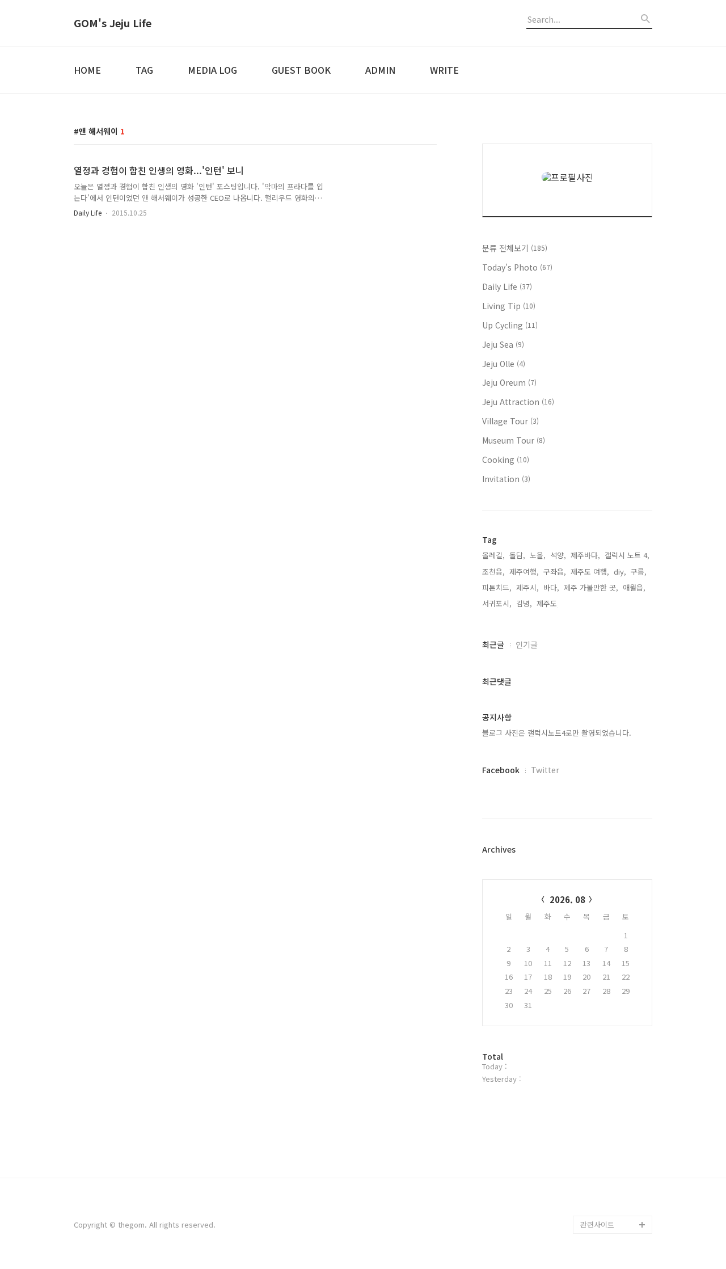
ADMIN (380, 70)
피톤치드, (497, 587)
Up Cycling (510, 325)
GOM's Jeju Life (112, 23)
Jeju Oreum (509, 382)
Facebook (501, 769)
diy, (620, 571)
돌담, (517, 555)
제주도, (548, 603)
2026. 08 (567, 899)
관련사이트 (597, 1224)
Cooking (505, 459)
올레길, (493, 555)
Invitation (506, 478)
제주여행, (524, 571)
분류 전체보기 (514, 248)
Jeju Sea (503, 344)
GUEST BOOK (301, 70)
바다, (551, 587)
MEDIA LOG (212, 70)
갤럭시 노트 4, (627, 555)
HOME (87, 70)
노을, (538, 555)
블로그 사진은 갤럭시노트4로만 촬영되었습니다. (556, 732)
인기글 (527, 644)
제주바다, (585, 555)
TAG (144, 70)
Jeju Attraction (518, 401)
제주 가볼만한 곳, (591, 587)
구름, (639, 571)
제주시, (527, 587)
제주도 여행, (590, 571)
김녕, (524, 603)
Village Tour (510, 421)
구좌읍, (554, 571)
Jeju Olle (503, 363)
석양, (558, 555)
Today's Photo (517, 267)
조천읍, (493, 571)
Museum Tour (513, 440)
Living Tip (508, 305)
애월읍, (634, 587)
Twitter (545, 769)
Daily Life (88, 212)
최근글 (493, 644)
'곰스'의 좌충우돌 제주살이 (616, 1197)
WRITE (444, 70)
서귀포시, (497, 603)
